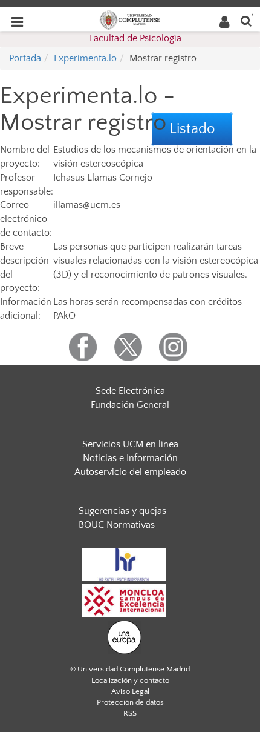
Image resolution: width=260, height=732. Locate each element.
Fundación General (130, 404)
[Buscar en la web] (246, 20)
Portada (25, 58)
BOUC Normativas (117, 524)
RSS (130, 713)
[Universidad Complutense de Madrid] (130, 18)
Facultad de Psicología (135, 38)
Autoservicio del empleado (130, 472)
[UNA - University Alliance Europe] (124, 636)
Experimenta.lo (85, 58)
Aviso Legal (130, 691)
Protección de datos (130, 702)
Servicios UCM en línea (130, 444)
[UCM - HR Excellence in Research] (124, 563)
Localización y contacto (130, 680)
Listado (192, 129)
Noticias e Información (130, 458)
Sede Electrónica (130, 390)
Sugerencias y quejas (122, 510)
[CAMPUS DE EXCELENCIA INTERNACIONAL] (124, 599)
